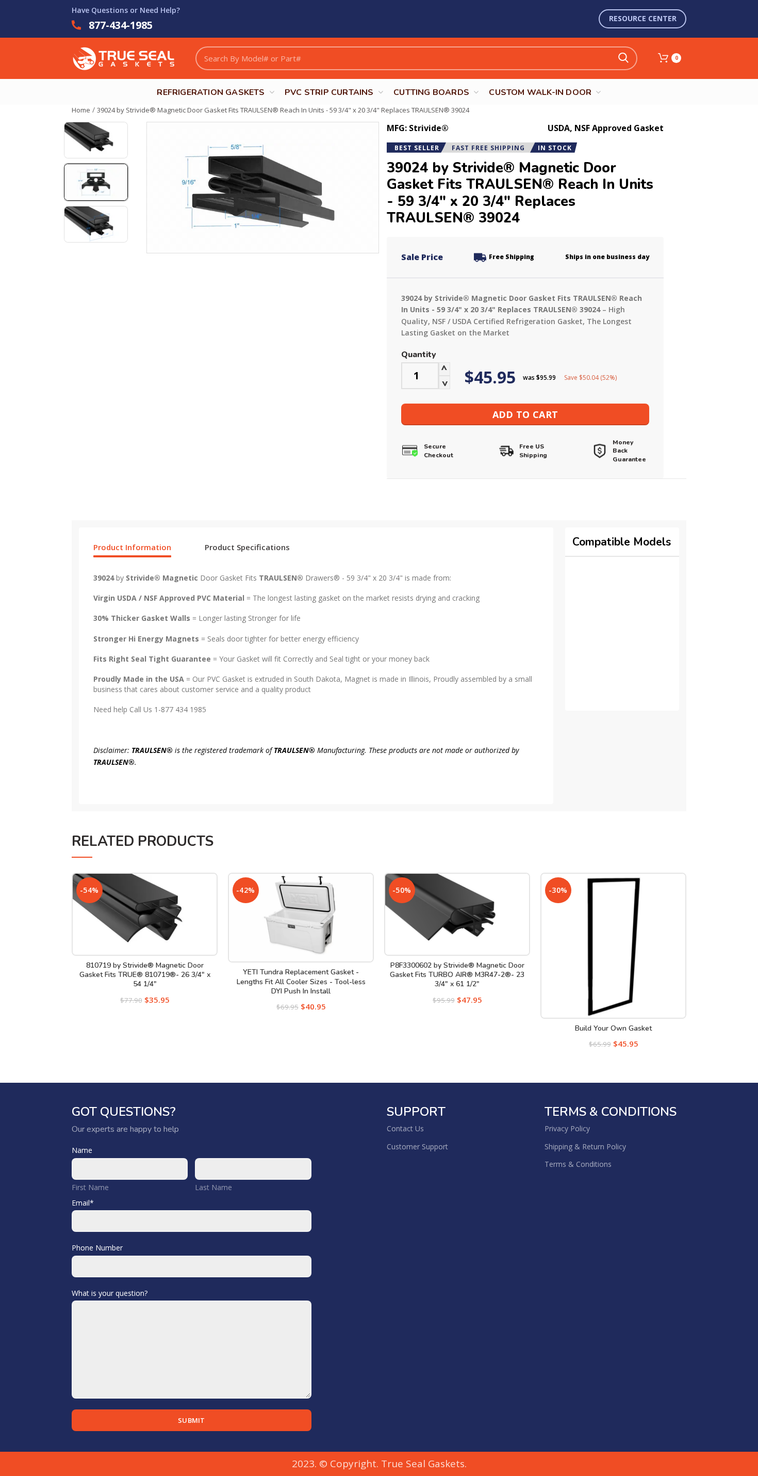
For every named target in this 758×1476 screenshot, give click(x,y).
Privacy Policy (567, 1128)
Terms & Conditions (578, 1164)
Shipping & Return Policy (585, 1146)
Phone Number (97, 1248)
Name (82, 1150)
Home (81, 110)
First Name (90, 1187)
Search (623, 58)
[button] (149, 547)
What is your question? (109, 1293)
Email (83, 1203)
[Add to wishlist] (210, 889)
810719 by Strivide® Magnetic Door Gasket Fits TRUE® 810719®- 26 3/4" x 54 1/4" (144, 975)
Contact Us (405, 1128)
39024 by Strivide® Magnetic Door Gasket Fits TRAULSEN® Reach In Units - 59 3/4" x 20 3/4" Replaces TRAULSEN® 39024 (283, 110)
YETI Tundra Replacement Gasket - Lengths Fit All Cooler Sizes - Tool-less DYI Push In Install (301, 982)
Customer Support (417, 1146)
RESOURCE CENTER (643, 18)
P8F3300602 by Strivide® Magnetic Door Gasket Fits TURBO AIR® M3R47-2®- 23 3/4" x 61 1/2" (457, 975)
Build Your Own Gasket (613, 1028)
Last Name (213, 1187)
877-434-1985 (121, 25)
